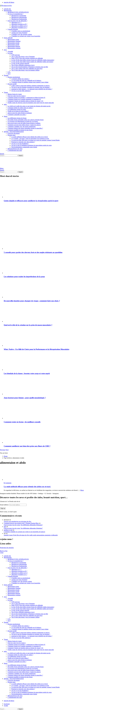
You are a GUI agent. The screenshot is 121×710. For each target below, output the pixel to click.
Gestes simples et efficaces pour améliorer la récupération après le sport (31, 201)
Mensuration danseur (14, 46)
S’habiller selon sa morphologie (20, 31)
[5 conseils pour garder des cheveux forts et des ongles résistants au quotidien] (62, 240)
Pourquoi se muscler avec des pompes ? (23, 142)
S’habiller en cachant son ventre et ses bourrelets (25, 36)
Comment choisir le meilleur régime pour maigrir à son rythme (29, 82)
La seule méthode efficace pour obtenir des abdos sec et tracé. (29, 137)
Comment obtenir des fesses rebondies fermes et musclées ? (25, 128)
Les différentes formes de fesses (17, 118)
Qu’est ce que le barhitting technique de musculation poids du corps (31, 145)
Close (1, 552)
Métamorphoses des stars (15, 149)
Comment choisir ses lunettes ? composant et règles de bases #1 (26, 97)
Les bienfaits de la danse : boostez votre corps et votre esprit (27, 373)
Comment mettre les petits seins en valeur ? (20, 108)
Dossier (6, 75)
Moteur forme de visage (15, 94)
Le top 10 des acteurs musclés (20, 63)
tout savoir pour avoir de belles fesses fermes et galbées (24, 123)
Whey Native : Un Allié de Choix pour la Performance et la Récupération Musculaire (36, 349)
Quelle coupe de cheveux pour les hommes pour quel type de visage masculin (31, 102)
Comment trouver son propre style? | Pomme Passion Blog (21, 523)
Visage (6, 92)
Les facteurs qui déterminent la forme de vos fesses (23, 121)
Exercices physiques (14, 133)
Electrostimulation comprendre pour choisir (24, 147)
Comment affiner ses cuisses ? (20, 79)
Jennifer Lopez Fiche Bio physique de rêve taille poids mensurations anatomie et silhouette (31, 535)
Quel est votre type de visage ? (17, 96)
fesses (5, 116)
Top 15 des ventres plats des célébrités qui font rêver (26, 68)
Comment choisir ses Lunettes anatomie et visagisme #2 (24, 99)
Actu (5, 50)
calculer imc (7, 9)
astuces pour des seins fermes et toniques (20, 113)
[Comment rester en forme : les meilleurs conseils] (62, 410)
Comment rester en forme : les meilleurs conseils (22, 422)
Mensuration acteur (13, 39)
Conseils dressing (13, 29)
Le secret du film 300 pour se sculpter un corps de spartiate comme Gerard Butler (35, 140)
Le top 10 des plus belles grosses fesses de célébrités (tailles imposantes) (32, 60)
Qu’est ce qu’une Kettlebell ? (20, 143)
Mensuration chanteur (14, 41)
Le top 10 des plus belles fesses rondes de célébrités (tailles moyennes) (32, 61)
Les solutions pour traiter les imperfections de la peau (24, 277)
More (82, 490)
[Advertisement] (62, 216)
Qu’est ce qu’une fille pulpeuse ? (21, 90)
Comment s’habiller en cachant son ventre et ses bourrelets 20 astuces (24, 531)
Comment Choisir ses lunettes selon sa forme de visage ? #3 (25, 101)
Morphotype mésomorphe (19, 17)
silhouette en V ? (16, 22)
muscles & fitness (9, 2)
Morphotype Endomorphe (19, 19)
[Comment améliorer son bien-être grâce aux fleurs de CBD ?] (62, 434)
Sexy (9, 73)
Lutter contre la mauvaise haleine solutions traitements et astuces (30, 85)
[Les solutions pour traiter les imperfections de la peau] (62, 264)
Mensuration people (13, 43)
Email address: (4, 505)
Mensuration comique (14, 48)
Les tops (10, 53)
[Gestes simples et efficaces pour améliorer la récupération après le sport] (62, 188)
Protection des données (7, 547)
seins (5, 104)
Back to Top (3, 551)
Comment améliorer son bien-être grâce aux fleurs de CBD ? (27, 446)
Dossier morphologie (14, 77)
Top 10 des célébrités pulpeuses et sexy (23, 65)
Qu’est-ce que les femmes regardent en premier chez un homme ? (30, 87)
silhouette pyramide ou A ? (19, 27)
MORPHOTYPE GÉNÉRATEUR (18, 12)
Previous (2, 450)
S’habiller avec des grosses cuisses (21, 34)
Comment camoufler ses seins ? (17, 114)
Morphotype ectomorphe (18, 15)
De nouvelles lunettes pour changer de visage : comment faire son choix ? (32, 301)
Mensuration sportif (13, 44)
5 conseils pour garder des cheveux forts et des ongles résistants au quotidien (33, 252)
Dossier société (12, 84)
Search (20, 155)
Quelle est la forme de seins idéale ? (18, 111)
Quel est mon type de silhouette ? (17, 21)
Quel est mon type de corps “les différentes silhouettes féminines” (23, 525)
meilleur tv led (8, 530)
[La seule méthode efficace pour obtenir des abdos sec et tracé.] (62, 473)
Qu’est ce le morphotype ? (15, 14)
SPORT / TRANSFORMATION (14, 131)
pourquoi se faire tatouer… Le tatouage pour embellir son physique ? (31, 89)
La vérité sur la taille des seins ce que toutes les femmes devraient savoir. (29, 106)
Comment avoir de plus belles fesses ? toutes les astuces (24, 125)
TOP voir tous (15, 55)
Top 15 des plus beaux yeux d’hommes (23, 56)
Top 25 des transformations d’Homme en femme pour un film (29, 67)
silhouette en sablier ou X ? (19, 26)
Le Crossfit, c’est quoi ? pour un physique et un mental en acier (30, 138)
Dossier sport (11, 135)
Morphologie (8, 10)
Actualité (10, 51)
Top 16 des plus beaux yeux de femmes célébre (25, 70)
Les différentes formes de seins (17, 109)
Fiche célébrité (8, 38)
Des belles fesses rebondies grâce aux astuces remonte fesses (26, 120)
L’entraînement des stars (15, 150)
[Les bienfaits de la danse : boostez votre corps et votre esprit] (62, 361)
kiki (5, 526)
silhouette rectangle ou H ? (19, 24)
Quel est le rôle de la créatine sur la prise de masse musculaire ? (28, 325)
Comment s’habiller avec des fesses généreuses (22, 126)
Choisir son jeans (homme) (19, 32)
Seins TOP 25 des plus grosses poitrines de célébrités (27, 58)
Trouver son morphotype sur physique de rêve (17, 521)
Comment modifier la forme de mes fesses (20, 130)
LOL (9, 72)
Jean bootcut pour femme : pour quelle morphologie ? (25, 398)
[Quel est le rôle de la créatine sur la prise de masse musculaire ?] (62, 313)
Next (7, 450)
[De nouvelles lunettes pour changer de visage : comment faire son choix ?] (62, 288)
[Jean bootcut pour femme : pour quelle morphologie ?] (62, 385)
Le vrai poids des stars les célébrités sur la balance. (26, 80)
